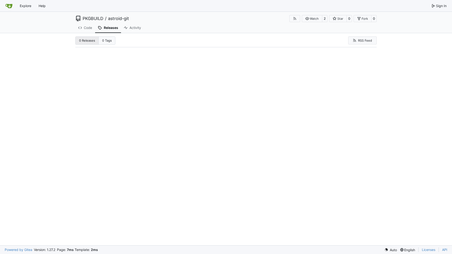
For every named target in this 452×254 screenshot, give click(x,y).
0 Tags (107, 40)
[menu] (390, 250)
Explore (25, 6)
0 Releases (87, 40)
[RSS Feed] (294, 18)
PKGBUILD (93, 18)
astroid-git (118, 18)
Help (42, 6)
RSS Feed (365, 40)
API (444, 250)
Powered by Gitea (18, 250)
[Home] (9, 6)
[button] (312, 18)
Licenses (428, 250)
